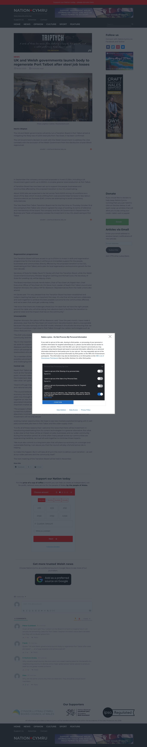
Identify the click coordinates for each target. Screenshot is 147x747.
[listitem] (73, 366)
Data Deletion (61, 410)
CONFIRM (58, 402)
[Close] (111, 337)
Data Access (73, 410)
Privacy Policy (85, 410)
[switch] (100, 371)
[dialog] (73, 373)
